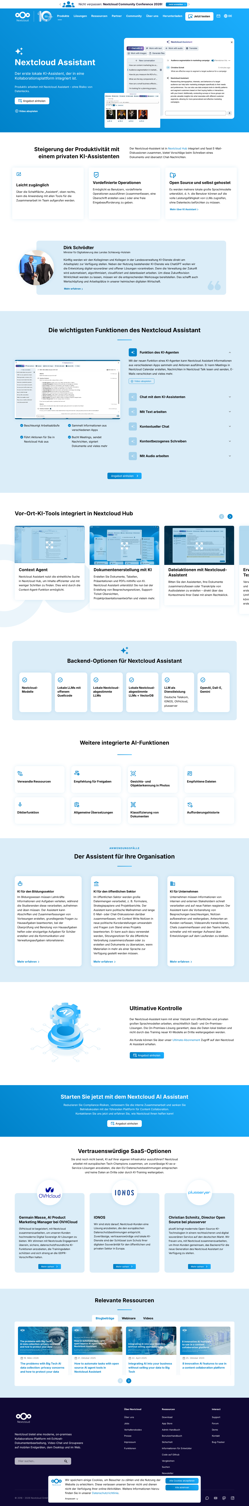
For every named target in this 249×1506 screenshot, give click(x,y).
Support (216, 1417)
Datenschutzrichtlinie (105, 1493)
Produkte (63, 16)
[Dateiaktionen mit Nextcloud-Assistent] (199, 545)
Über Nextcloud (132, 1409)
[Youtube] (215, 1498)
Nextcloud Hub (177, 148)
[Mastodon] (224, 1498)
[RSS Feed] (232, 1498)
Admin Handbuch (171, 1429)
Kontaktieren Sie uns (218, 16)
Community (134, 16)
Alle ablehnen (182, 1487)
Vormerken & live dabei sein (172, 4)
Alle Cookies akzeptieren (182, 1480)
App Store (167, 1423)
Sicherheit (167, 1442)
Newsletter (167, 1473)
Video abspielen (28, 111)
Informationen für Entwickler (177, 1448)
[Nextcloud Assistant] (169, 78)
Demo (215, 1429)
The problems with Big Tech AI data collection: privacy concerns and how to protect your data (42, 1367)
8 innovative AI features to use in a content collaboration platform (204, 1365)
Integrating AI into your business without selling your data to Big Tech (150, 1367)
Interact (216, 1409)
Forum (215, 1423)
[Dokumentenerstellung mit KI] (124, 545)
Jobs (126, 1423)
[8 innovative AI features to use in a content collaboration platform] (205, 1341)
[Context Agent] (50, 544)
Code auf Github (170, 1454)
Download (167, 1417)
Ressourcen (99, 16)
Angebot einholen (34, 101)
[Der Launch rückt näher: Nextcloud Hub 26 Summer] (67, 4)
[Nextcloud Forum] (207, 1498)
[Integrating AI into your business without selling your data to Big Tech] (151, 1341)
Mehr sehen (47, 1266)
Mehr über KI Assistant (183, 209)
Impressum (130, 1442)
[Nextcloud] (34, 16)
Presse (127, 1435)
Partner (117, 16)
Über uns (152, 16)
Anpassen (70, 1498)
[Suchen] (66, 1461)
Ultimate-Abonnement (186, 1040)
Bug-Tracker (218, 1442)
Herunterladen (172, 16)
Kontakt (216, 1435)
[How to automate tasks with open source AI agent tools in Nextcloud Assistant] (97, 1341)
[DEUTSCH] (228, 16)
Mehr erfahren (72, 288)
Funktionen (130, 1448)
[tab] (181, 352)
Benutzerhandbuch (172, 1435)
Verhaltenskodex (133, 1429)
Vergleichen (168, 1460)
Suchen (166, 1467)
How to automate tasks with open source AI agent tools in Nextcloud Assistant (96, 1367)
